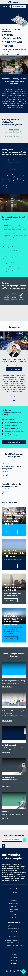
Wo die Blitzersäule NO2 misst (14, 554)
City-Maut (6, 811)
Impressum (14, 957)
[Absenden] (24, 840)
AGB (14, 966)
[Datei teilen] (7, 475)
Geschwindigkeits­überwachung (13, 681)
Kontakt (14, 963)
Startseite (14, 954)
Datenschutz (14, 960)
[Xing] (10, 971)
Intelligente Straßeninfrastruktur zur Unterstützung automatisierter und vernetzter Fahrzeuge (15, 517)
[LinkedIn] (14, 400)
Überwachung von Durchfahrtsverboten (10, 778)
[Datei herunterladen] (3, 475)
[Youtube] (18, 971)
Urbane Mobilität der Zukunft (13, 589)
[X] (14, 971)
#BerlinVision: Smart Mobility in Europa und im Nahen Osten (13, 620)
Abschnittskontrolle (9, 745)
